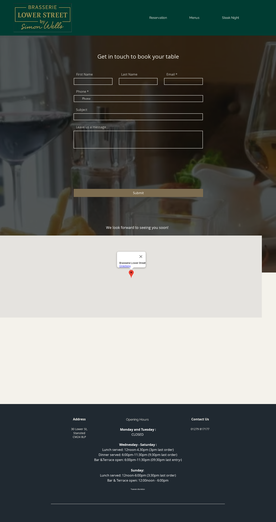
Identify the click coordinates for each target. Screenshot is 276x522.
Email (170, 74)
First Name (84, 74)
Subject (81, 109)
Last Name (129, 74)
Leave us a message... (92, 127)
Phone (81, 91)
